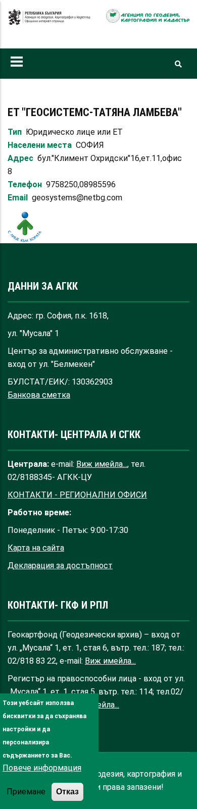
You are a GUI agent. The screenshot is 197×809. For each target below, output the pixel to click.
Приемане (26, 791)
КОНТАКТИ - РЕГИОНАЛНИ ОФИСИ (77, 495)
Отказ (67, 791)
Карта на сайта (36, 548)
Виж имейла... (101, 464)
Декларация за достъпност (60, 565)
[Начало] (49, 22)
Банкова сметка (39, 395)
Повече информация (42, 768)
